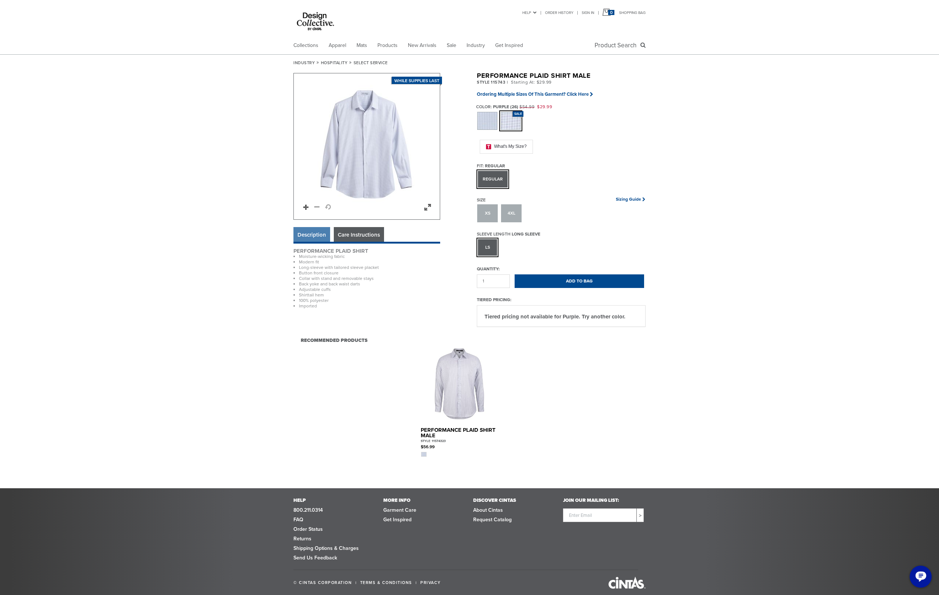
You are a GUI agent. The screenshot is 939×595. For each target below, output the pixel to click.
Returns (302, 539)
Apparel (337, 45)
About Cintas (488, 510)
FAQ (298, 519)
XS (487, 213)
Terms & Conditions (386, 582)
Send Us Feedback (315, 558)
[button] (367, 146)
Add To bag (579, 281)
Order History (559, 12)
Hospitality (334, 63)
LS (487, 247)
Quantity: (488, 269)
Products (387, 45)
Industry (476, 45)
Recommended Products (334, 340)
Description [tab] (311, 235)
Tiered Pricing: (494, 299)
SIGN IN (588, 12)
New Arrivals (422, 45)
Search (617, 45)
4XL (511, 213)
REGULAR (493, 179)
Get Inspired (509, 45)
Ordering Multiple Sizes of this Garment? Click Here (533, 94)
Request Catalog (492, 519)
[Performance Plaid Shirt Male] (459, 384)
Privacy (430, 582)
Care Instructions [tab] (359, 235)
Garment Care (399, 510)
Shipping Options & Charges (326, 548)
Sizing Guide (628, 199)
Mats (362, 45)
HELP (526, 12)
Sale (451, 45)
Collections (305, 45)
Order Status (308, 529)
